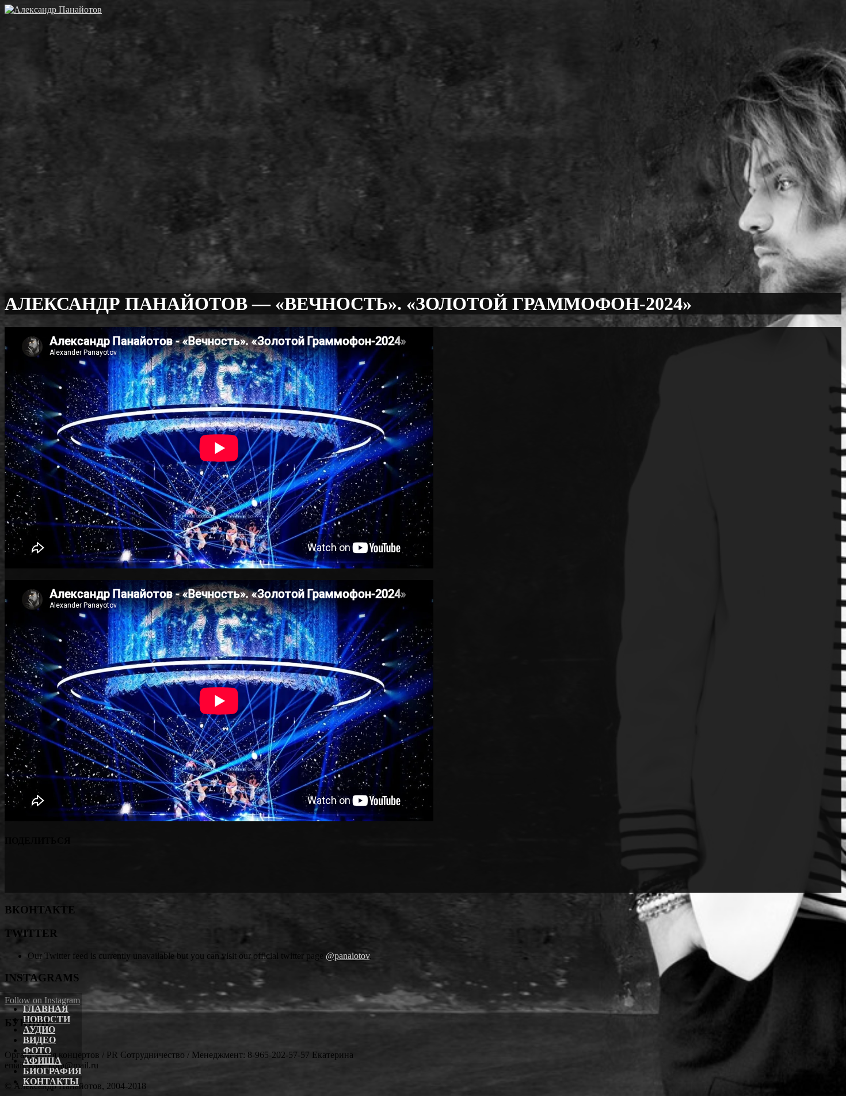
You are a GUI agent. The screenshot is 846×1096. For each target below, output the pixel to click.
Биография (52, 1071)
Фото (37, 1050)
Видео (39, 1040)
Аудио (39, 1029)
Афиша (42, 1060)
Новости (46, 1019)
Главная (45, 1009)
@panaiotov (347, 956)
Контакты (51, 1081)
